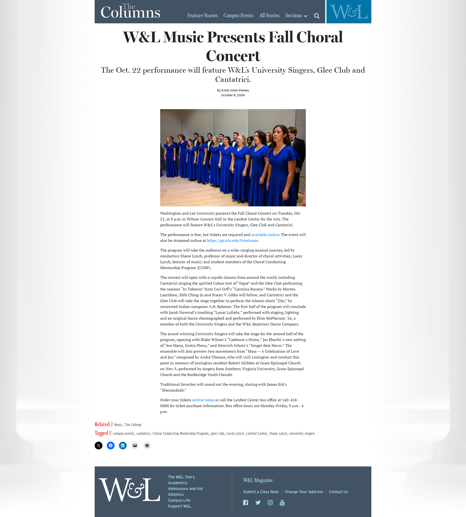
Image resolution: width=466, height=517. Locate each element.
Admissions (185, 488)
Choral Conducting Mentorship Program (181, 433)
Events (239, 16)
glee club (217, 433)
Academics (177, 483)
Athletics (176, 494)
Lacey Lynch (235, 433)
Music (118, 424)
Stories (203, 16)
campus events (123, 433)
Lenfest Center (256, 433)
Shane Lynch (278, 433)
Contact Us (338, 492)
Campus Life (179, 500)
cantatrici (143, 433)
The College (133, 424)
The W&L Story (181, 477)
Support (179, 506)
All (269, 16)
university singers (302, 433)
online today (203, 400)
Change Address (304, 492)
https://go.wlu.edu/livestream (232, 240)
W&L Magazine (258, 480)
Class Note (261, 492)
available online (265, 234)
